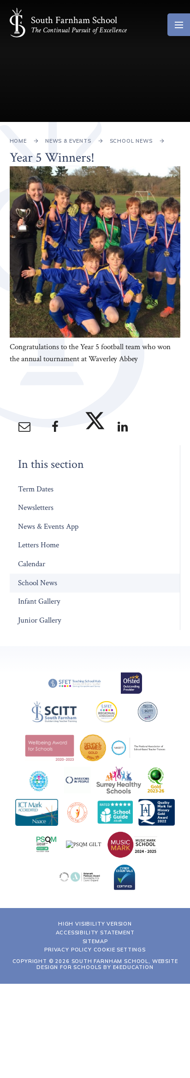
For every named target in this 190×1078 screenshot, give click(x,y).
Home (18, 141)
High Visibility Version (95, 924)
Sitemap (95, 941)
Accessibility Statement (95, 932)
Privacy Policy (68, 949)
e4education (133, 967)
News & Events (68, 141)
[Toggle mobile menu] (178, 24)
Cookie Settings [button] (120, 949)
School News (131, 141)
